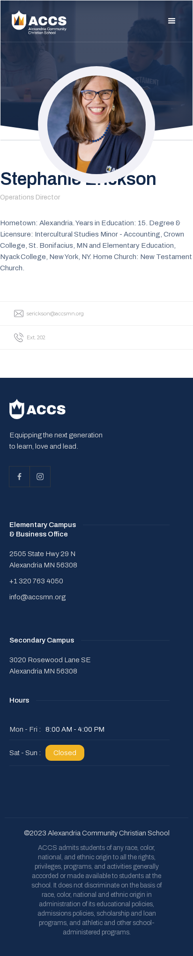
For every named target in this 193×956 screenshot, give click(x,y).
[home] (40, 22)
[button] (172, 21)
